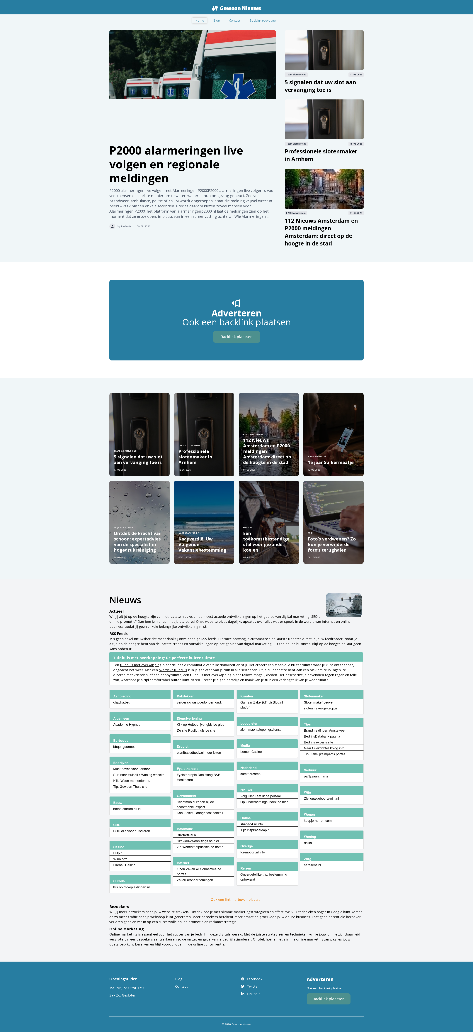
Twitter (253, 986)
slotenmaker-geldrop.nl (321, 708)
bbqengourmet (124, 746)
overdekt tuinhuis (173, 670)
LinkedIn (253, 994)
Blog (216, 20)
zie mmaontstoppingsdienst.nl (262, 729)
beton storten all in (127, 808)
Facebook (254, 979)
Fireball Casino (124, 864)
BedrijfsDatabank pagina (322, 736)
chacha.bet (121, 702)
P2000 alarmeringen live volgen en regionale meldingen (176, 164)
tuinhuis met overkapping (140, 665)
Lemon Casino (251, 751)
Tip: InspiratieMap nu (255, 829)
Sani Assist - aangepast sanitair (200, 812)
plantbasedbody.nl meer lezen (199, 752)
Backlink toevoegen (264, 20)
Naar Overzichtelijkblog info (324, 747)
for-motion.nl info (252, 852)
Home (199, 20)
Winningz (120, 858)
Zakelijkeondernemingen (195, 879)
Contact (235, 20)
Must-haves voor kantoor (131, 768)
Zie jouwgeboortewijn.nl (321, 798)
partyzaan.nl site (316, 776)
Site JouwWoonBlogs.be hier (198, 840)
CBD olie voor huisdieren (131, 830)
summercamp (250, 773)
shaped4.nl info (251, 823)
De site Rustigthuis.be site (196, 730)
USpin (117, 852)
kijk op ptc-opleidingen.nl (131, 886)
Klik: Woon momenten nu (131, 780)
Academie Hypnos (126, 724)
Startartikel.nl (187, 834)
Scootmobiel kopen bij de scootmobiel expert (195, 804)
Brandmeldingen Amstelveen (325, 730)
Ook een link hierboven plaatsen (236, 899)
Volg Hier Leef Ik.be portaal (260, 795)
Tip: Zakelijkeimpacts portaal (325, 753)
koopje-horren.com (318, 820)
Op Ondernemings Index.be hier (264, 801)
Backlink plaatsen (237, 336)
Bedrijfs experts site (318, 742)
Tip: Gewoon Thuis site (130, 786)
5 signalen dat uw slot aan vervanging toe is (320, 86)
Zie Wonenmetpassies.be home (200, 846)
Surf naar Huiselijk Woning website (138, 774)
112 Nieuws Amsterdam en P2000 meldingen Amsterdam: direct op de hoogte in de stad (321, 232)
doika (308, 842)
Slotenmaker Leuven (319, 702)
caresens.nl (312, 864)
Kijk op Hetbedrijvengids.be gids (200, 724)
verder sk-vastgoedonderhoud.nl (200, 702)
